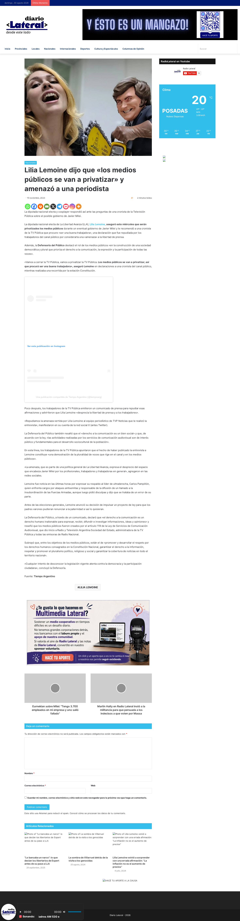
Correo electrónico (35, 785)
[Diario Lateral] (26, 24)
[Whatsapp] (28, 206)
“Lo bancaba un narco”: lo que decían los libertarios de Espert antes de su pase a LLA (41, 860)
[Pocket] (66, 206)
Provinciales (21, 48)
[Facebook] (34, 206)
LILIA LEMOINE (88, 587)
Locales (36, 48)
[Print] (40, 206)
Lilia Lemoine (97, 224)
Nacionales (49, 48)
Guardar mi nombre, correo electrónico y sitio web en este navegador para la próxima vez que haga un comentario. (87, 797)
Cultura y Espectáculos (106, 48)
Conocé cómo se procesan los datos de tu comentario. (98, 813)
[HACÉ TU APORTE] (88, 632)
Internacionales (68, 48)
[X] (53, 206)
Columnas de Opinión (133, 48)
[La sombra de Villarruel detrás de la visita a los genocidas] (88, 843)
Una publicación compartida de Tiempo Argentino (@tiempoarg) (69, 397)
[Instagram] (72, 206)
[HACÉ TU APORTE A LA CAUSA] (120, 881)
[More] (78, 206)
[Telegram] (59, 206)
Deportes (85, 48)
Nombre (29, 773)
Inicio (7, 48)
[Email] (47, 206)
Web (93, 785)
